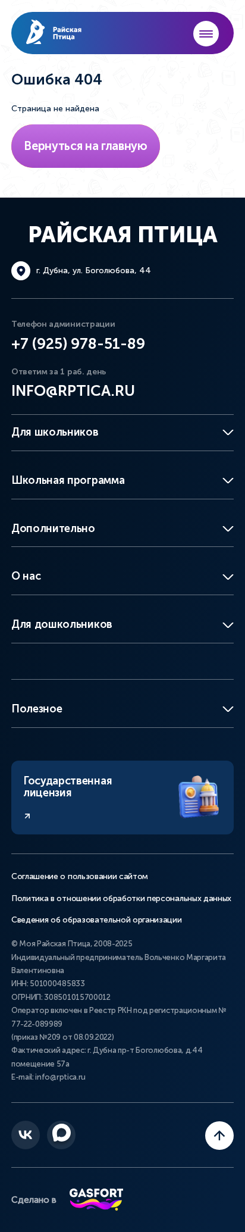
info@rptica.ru (73, 390)
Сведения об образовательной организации (96, 920)
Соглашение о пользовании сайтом (79, 876)
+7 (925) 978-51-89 (78, 343)
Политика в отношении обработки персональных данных (121, 898)
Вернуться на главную (85, 146)
